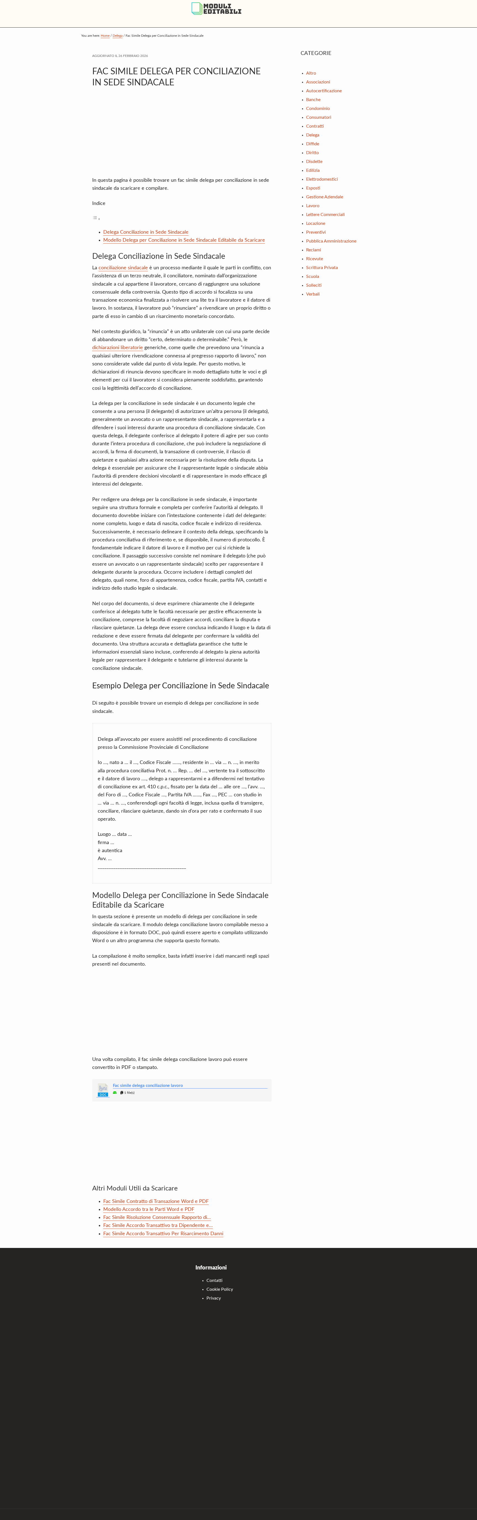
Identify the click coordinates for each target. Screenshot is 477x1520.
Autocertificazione (324, 91)
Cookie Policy (219, 1289)
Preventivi (316, 232)
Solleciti (314, 285)
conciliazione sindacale (123, 267)
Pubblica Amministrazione (331, 241)
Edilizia (313, 170)
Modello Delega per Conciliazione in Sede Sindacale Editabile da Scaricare (184, 240)
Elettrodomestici (322, 179)
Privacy (213, 1298)
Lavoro (312, 206)
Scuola (312, 276)
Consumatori (318, 117)
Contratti (315, 126)
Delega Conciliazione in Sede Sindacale (146, 232)
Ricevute (314, 259)
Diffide (312, 144)
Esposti (313, 188)
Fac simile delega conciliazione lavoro (148, 1086)
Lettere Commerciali (325, 214)
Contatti (214, 1280)
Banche (313, 100)
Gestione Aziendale (324, 197)
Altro (311, 73)
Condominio (318, 108)
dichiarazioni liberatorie (117, 347)
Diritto (312, 153)
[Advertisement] (182, 135)
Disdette (314, 161)
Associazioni (318, 82)
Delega (312, 135)
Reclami (313, 250)
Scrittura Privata (322, 267)
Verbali (313, 294)
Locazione (315, 223)
